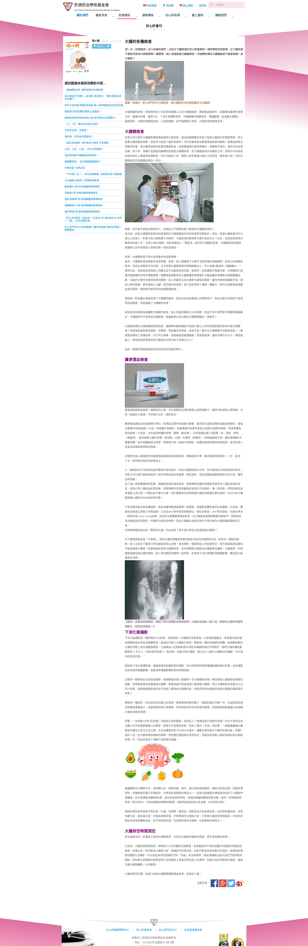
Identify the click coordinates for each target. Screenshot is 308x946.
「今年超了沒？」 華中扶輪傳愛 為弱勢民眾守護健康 (93, 174)
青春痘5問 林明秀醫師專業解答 (81, 193)
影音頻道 (151, 5)
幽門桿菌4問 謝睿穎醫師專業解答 (82, 211)
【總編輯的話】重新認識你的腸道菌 (84, 90)
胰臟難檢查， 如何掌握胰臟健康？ (83, 161)
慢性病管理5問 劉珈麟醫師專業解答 (84, 199)
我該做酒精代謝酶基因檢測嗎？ (81, 155)
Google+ (223, 883)
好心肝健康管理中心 (117, 930)
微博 (239, 883)
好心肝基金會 (144, 930)
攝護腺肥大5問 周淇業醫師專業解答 (84, 205)
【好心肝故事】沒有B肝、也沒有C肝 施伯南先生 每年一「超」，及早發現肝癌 (93, 219)
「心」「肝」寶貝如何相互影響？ (82, 124)
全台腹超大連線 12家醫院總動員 (82, 180)
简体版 (203, 5)
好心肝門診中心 (168, 930)
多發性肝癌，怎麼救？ (77, 130)
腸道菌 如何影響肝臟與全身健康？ (83, 111)
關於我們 (82, 15)
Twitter (231, 883)
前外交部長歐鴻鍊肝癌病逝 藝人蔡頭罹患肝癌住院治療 (94, 105)
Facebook (214, 883)
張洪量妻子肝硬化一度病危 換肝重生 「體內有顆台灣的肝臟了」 (93, 97)
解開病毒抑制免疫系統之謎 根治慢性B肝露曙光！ (91, 118)
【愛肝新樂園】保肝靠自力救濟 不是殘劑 (87, 143)
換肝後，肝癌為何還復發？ (79, 136)
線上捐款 (188, 5)
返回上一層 (103, 46)
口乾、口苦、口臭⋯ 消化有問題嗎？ (84, 149)
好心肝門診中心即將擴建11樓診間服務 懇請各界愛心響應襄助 (93, 228)
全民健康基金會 (193, 930)
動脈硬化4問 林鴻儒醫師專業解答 (82, 186)
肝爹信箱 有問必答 (75, 168)
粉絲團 (170, 5)
